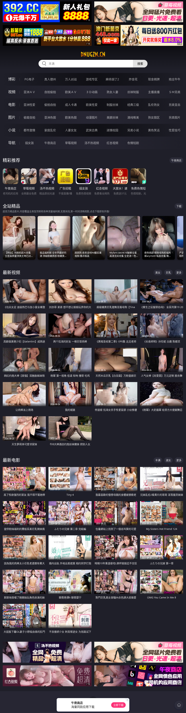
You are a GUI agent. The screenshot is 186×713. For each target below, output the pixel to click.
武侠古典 (92, 130)
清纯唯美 (133, 117)
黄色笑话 (154, 130)
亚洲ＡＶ (29, 92)
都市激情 (29, 130)
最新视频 (11, 272)
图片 (11, 117)
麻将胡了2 (112, 79)
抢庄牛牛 (174, 79)
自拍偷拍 (50, 92)
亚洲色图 (50, 117)
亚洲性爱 (29, 105)
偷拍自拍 (50, 105)
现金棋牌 (154, 79)
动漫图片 (92, 117)
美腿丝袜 (112, 117)
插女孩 (29, 143)
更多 (178, 272)
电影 (11, 104)
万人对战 (71, 79)
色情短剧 (133, 143)
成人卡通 (71, 105)
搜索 (140, 64)
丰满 (157, 460)
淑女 (168, 460)
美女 (157, 272)
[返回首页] (179, 705)
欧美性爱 (92, 105)
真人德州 (50, 79)
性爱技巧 (174, 130)
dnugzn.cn (93, 54)
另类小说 (133, 130)
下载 (178, 206)
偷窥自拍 (29, 117)
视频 (11, 91)
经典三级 (133, 105)
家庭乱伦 (50, 130)
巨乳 (168, 272)
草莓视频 (71, 143)
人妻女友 (71, 130)
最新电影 (11, 460)
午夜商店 (50, 143)
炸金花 (133, 79)
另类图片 (174, 117)
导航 (11, 142)
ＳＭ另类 (174, 92)
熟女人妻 (112, 92)
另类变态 (174, 105)
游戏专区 (92, 79)
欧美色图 (71, 117)
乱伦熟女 (154, 105)
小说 (11, 130)
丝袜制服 (133, 92)
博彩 (11, 79)
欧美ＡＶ (71, 92)
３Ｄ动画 (92, 92)
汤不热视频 (91, 143)
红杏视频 (112, 143)
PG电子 (29, 79)
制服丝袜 (112, 105)
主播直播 (154, 92)
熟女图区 (154, 117)
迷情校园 (112, 130)
